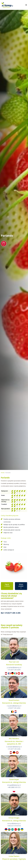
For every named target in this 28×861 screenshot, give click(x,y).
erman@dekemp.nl (14, 823)
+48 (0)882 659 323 (14, 787)
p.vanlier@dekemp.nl (14, 667)
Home (2, 472)
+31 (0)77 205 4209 (14, 670)
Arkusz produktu (21, 586)
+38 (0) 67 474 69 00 (14, 826)
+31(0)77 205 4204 (14, 708)
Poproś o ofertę (7, 585)
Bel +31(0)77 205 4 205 (10, 613)
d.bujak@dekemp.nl (14, 785)
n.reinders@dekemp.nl (14, 747)
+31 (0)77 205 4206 (14, 749)
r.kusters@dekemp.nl (14, 706)
